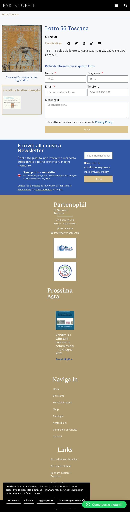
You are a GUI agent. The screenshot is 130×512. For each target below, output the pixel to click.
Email (49, 86)
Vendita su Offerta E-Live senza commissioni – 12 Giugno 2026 (65, 344)
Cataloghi (58, 416)
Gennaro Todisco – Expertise (60, 474)
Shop (56, 409)
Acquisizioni (60, 422)
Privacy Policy (104, 122)
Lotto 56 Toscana (67, 28)
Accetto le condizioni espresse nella (80, 122)
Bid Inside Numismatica (64, 459)
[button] (116, 5)
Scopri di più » (64, 359)
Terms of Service (44, 189)
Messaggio (52, 100)
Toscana (14, 14)
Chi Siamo (58, 395)
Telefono (93, 86)
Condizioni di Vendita (65, 429)
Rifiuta (27, 500)
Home (56, 389)
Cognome (94, 73)
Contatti (57, 436)
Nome (49, 73)
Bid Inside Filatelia (60, 466)
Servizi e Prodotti (62, 402)
